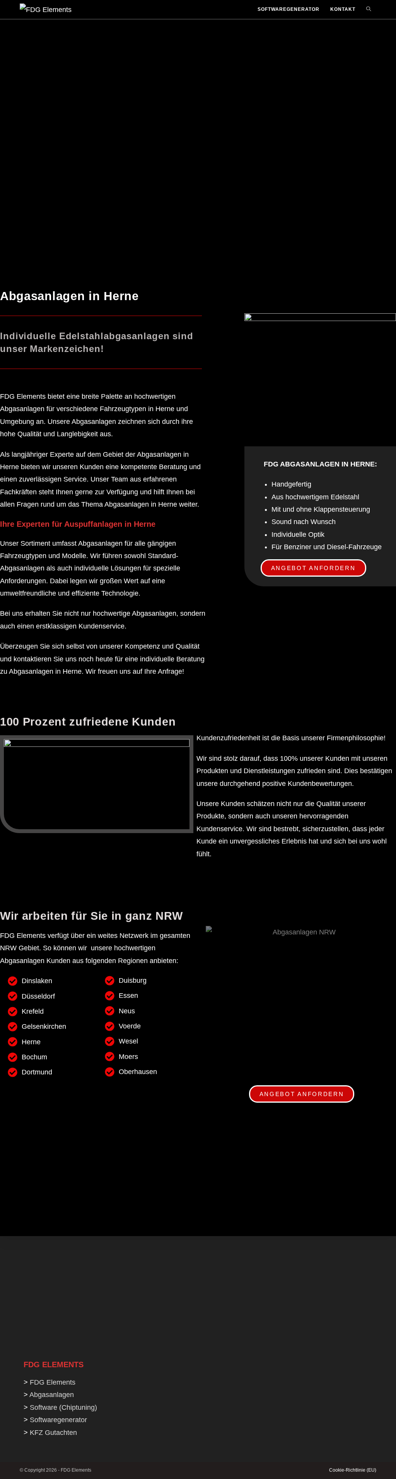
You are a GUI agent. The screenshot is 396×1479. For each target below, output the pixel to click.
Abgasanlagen (22, 409)
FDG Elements (23, 396)
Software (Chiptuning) (63, 1407)
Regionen (133, 961)
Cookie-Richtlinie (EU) (352, 1470)
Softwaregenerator (58, 1420)
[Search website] (368, 9)
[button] (313, 568)
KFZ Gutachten (53, 1432)
